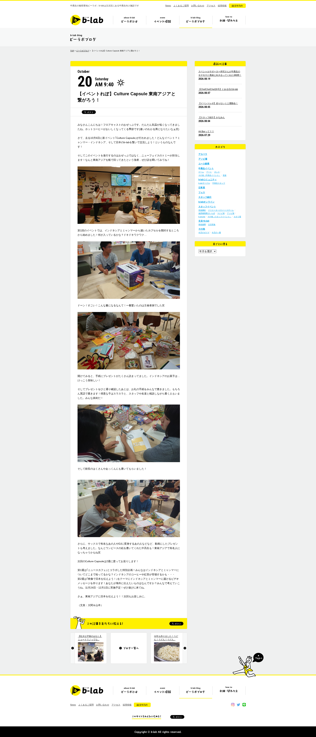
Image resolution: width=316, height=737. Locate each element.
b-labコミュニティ (207, 179)
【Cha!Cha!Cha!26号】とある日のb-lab (218, 89)
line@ (244, 704)
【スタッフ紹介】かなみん (211, 117)
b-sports (201, 217)
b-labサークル (204, 183)
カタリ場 (237, 217)
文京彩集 (211, 224)
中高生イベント (206, 168)
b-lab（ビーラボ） (86, 20)
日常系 (201, 187)
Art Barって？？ (206, 131)
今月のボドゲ (203, 233)
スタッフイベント (207, 206)
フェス (201, 192)
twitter (238, 704)
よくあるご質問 (181, 5)
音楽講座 (202, 210)
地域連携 (202, 224)
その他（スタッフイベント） (219, 217)
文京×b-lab (203, 221)
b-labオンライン (206, 202)
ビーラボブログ (195, 21)
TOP (72, 51)
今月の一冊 (216, 233)
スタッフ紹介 (205, 197)
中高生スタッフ (218, 183)
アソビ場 (202, 159)
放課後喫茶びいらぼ (206, 213)
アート (209, 172)
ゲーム (201, 172)
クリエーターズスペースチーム (221, 210)
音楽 (224, 175)
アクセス (211, 5)
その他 (201, 229)
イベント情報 (162, 21)
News (168, 5)
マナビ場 (221, 213)
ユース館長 (203, 163)
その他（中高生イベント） (209, 175)
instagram (232, 704)
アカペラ (202, 154)
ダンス (217, 172)
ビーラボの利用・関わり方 (228, 21)
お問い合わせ (197, 5)
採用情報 (222, 5)
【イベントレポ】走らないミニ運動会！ (218, 103)
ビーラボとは (129, 21)
